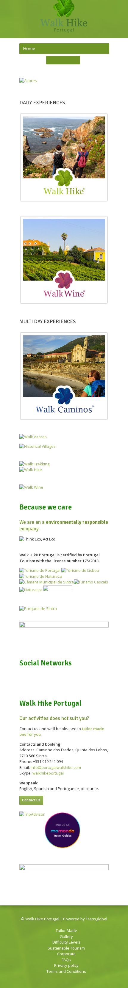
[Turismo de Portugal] (39, 570)
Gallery (66, 936)
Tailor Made (66, 930)
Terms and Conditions (66, 971)
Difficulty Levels (66, 942)
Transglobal (96, 919)
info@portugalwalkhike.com (56, 767)
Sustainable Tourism (66, 948)
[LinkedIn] (59, 60)
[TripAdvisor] (74, 60)
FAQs (66, 959)
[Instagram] (67, 60)
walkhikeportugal (48, 773)
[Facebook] (51, 60)
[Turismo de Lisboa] (80, 570)
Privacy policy (66, 965)
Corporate (66, 953)
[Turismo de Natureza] (40, 576)
